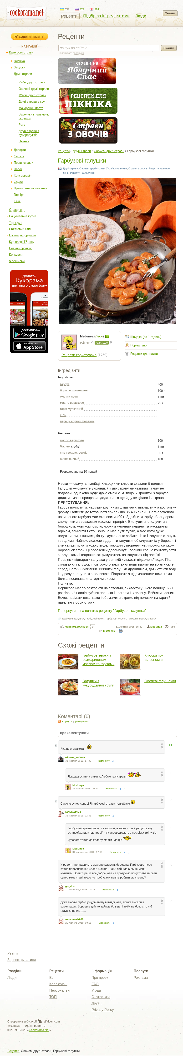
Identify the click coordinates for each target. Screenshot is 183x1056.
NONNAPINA (73, 812)
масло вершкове (72, 402)
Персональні (59, 990)
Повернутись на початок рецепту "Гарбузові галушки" (102, 610)
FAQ (95, 984)
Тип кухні (15, 222)
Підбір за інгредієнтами (106, 16)
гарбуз (64, 384)
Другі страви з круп (32, 101)
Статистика (101, 997)
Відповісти (104, 760)
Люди (140, 16)
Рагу (22, 124)
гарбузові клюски (116, 618)
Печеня (24, 141)
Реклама (141, 977)
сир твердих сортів (73, 452)
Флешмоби (17, 261)
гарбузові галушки (73, 618)
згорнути (67, 721)
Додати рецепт (31, 36)
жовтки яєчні (69, 396)
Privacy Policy (103, 1010)
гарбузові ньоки (95, 618)
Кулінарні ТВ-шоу (21, 242)
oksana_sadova (75, 757)
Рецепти (69, 16)
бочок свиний (69, 459)
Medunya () (92, 336)
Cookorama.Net (39, 1030)
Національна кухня (22, 216)
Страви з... (17, 209)
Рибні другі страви (32, 82)
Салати (19, 156)
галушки (133, 618)
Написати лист (107, 336)
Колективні (58, 984)
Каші (17, 201)
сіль (63, 415)
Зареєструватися (21, 960)
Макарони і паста (31, 108)
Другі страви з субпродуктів (29, 133)
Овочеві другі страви (34, 89)
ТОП (53, 997)
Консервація (22, 175)
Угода (96, 990)
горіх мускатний (71, 409)
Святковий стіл (20, 229)
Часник (65, 446)
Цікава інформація (22, 235)
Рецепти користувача (79, 355)
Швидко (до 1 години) (145, 337)
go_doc (70, 886)
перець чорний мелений (77, 421)
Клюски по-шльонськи (153, 657)
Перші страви (23, 162)
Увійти (170, 13)
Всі (51, 977)
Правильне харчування (30, 188)
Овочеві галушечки (160, 681)
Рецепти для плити (144, 353)
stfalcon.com (51, 1021)
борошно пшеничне (73, 390)
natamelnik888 (74, 919)
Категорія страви (21, 52)
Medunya (156, 626)
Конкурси (15, 254)
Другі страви (23, 74)
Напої (18, 169)
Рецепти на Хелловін (82, 172)
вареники (78, 53)
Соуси (18, 182)
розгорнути (81, 721)
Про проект (101, 977)
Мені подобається (76, 626)
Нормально (138, 345)
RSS (59, 721)
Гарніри (19, 195)
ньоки (142, 618)
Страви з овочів (137, 168)
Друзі (96, 1003)
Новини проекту (20, 248)
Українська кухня (116, 168)
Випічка (19, 61)
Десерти (20, 150)
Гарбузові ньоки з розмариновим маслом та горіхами (98, 659)
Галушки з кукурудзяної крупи (98, 683)
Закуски (19, 67)
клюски (151, 618)
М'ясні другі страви (32, 95)
